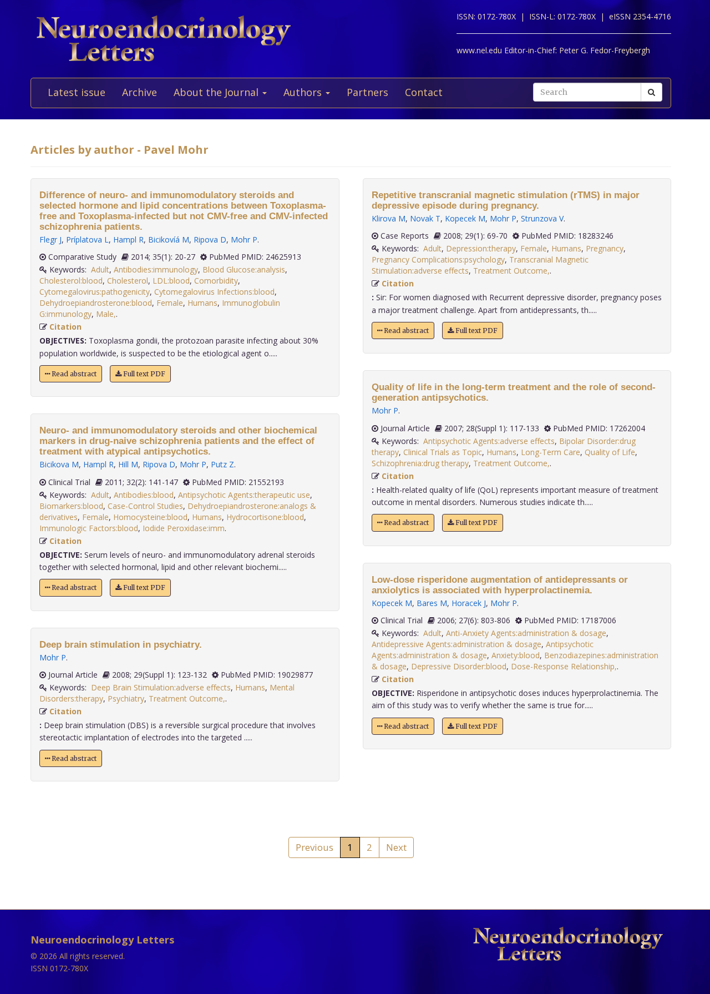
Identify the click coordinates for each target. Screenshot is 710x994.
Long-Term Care (550, 452)
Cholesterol (127, 280)
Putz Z (222, 464)
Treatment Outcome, (187, 698)
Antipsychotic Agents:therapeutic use (244, 495)
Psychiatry (126, 698)
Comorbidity (216, 280)
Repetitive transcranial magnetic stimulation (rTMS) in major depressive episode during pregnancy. (506, 200)
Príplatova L (87, 239)
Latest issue (76, 92)
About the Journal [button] (217, 92)
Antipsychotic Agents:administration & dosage (483, 649)
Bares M (432, 603)
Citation (65, 326)
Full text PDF (143, 374)
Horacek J (469, 603)
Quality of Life (610, 452)
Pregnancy (604, 248)
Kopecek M (465, 218)
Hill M (128, 464)
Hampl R (128, 239)
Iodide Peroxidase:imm (184, 528)
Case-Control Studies (145, 506)
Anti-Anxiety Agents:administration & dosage (526, 633)
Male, (106, 314)
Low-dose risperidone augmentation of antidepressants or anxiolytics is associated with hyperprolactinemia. (500, 585)
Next (396, 847)
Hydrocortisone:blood (265, 517)
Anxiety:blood (515, 655)
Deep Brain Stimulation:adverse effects (161, 687)
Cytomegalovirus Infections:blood (214, 291)
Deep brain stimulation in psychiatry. (120, 644)
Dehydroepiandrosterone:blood (95, 302)
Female (169, 302)
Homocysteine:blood (150, 517)
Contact (424, 92)
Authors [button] (303, 92)
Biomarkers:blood (71, 506)
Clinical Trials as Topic (442, 452)
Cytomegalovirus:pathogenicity (94, 291)
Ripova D (210, 239)
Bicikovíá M (168, 239)
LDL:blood (171, 280)
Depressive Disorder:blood (458, 666)
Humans (202, 302)
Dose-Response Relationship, (564, 666)
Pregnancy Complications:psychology (438, 259)
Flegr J (50, 239)
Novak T (425, 218)
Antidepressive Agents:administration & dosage (456, 644)
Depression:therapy (481, 248)
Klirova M (388, 218)
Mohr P (244, 239)
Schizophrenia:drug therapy (420, 463)
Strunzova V (542, 218)
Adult (100, 269)
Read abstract (73, 374)
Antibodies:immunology (156, 269)
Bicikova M (59, 464)
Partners (367, 92)
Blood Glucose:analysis (243, 269)
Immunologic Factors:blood (88, 528)
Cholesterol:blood (71, 280)
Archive (139, 92)
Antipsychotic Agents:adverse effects (489, 441)
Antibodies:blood (144, 495)
